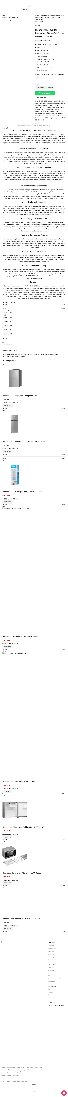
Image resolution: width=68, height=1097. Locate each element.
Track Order (51, 1066)
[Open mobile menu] (1, 2)
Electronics (51, 1053)
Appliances (51, 1050)
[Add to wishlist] (9, 488)
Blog (49, 1088)
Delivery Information (53, 1074)
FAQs (49, 1072)
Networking (51, 1056)
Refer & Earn (51, 1080)
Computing (51, 1044)
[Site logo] (34, 2)
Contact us (51, 1094)
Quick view (4, 488)
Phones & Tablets (52, 1047)
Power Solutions (52, 1058)
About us (50, 1091)
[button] (7, 1027)
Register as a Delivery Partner (56, 1077)
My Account (51, 1069)
